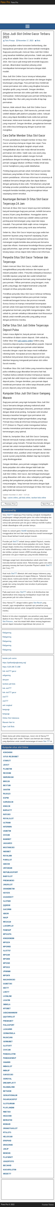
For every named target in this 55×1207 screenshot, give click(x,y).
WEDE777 (7, 1174)
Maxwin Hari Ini (8, 722)
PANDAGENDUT (9, 1058)
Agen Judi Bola (8, 727)
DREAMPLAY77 (9, 1083)
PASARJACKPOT (10, 1099)
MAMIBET (7, 839)
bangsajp (6, 709)
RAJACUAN (7, 1037)
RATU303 (6, 814)
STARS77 (7, 761)
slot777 (5, 697)
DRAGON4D (8, 1145)
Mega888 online (9, 1191)
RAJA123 (6, 794)
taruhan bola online (38, 498)
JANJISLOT (8, 885)
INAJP (5, 918)
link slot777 (7, 688)
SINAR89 (6, 1062)
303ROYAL (7, 1079)
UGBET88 (7, 831)
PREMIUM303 (8, 881)
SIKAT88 (6, 790)
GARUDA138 (8, 802)
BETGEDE (7, 1091)
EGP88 (6, 798)
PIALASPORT (8, 1025)
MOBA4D (6, 1124)
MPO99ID (7, 947)
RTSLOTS (7, 1132)
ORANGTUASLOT (10, 1128)
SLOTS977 (7, 1046)
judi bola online (24, 498)
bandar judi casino (10, 658)
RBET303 (7, 1112)
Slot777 (10, 515)
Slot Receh (37, 603)
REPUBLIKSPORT (10, 872)
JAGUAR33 (7, 843)
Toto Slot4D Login (9, 1187)
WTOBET (7, 1009)
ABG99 (6, 914)
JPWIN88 (6, 971)
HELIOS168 (7, 1137)
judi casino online (25, 341)
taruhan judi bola (9, 684)
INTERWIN (7, 827)
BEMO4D (6, 1153)
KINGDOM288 (8, 938)
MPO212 (6, 967)
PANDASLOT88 (9, 1054)
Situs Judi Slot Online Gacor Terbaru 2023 (26, 35)
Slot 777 (46, 741)
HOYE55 (6, 893)
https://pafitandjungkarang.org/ (14, 663)
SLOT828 (7, 901)
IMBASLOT (7, 1066)
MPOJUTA (7, 934)
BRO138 (6, 781)
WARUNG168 (8, 777)
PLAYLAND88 (8, 1108)
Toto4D (5, 1195)
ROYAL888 (7, 856)
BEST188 (7, 785)
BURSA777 (7, 810)
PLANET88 (7, 769)
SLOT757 (7, 951)
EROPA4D (7, 1141)
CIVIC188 (7, 1050)
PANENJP (7, 930)
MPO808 (6, 959)
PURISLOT (7, 860)
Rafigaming (7, 633)
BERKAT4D (7, 1120)
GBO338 (6, 864)
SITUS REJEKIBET (11, 757)
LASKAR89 (7, 1029)
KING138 (6, 806)
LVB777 (6, 992)
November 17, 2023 (25, 41)
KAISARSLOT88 (9, 1170)
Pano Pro (5, 2)
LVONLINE (7, 996)
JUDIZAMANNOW (10, 1013)
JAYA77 (6, 765)
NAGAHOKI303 (9, 980)
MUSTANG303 (8, 847)
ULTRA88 (7, 823)
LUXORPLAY (8, 926)
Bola (38, 41)
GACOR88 (7, 909)
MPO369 (6, 963)
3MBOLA (6, 1004)
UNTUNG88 (7, 868)
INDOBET (7, 852)
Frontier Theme (48, 1204)
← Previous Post (9, 504)
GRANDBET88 (9, 889)
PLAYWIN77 (8, 1157)
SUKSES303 (8, 1075)
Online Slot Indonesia (11, 718)
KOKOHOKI (7, 752)
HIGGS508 (7, 1116)
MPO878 (6, 975)
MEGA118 (7, 922)
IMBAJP (6, 1071)
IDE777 (6, 988)
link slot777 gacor (9, 671)
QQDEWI (6, 905)
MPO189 (6, 955)
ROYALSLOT (8, 818)
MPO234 (6, 942)
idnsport (6, 680)
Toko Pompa (10, 41)
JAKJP (6, 1149)
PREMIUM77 (8, 1021)
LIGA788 (6, 1000)
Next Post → (47, 504)
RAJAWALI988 (9, 1087)
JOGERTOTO (8, 1161)
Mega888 (6, 1183)
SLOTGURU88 (9, 1104)
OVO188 (6, 835)
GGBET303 (7, 984)
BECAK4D (7, 1165)
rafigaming (7, 675)
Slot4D (23, 531)
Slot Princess (8, 621)
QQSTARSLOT (9, 1017)
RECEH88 (7, 773)
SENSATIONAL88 (10, 1095)
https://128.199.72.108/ (11, 667)
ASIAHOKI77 (8, 897)
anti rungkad (7, 705)
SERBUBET (8, 1042)
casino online (13, 498)
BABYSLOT (8, 876)
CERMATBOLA (9, 1033)
